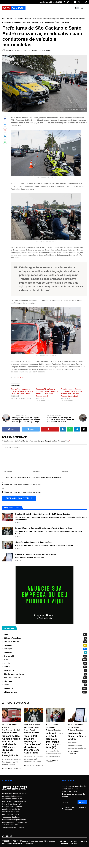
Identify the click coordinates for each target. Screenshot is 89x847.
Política (45, 667)
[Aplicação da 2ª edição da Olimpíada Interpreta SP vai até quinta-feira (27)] (7, 545)
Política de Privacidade (63, 842)
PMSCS (19, 377)
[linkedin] (82, 2)
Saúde (45, 685)
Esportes (45, 652)
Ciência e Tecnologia (45, 638)
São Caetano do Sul (45, 678)
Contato (83, 841)
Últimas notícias (45, 692)
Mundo (45, 663)
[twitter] (68, 2)
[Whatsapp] (79, 2)
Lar (3, 18)
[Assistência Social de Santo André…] (7, 557)
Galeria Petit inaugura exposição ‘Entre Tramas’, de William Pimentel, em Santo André (49, 532)
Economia (45, 645)
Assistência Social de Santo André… (30, 557)
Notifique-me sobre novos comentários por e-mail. (21, 485)
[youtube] (75, 2)
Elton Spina (54, 760)
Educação (10, 18)
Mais (45, 660)
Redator (9, 50)
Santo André (45, 670)
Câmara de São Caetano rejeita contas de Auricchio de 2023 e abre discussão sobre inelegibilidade (51, 518)
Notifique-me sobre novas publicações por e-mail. (21, 492)
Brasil (45, 634)
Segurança (45, 688)
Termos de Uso (74, 842)
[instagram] (71, 2)
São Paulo (45, 681)
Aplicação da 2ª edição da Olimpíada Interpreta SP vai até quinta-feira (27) (46, 545)
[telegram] (86, 2)
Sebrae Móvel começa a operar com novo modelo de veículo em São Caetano (22, 391)
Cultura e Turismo (45, 642)
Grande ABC (45, 656)
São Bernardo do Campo (45, 674)
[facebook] (64, 2)
